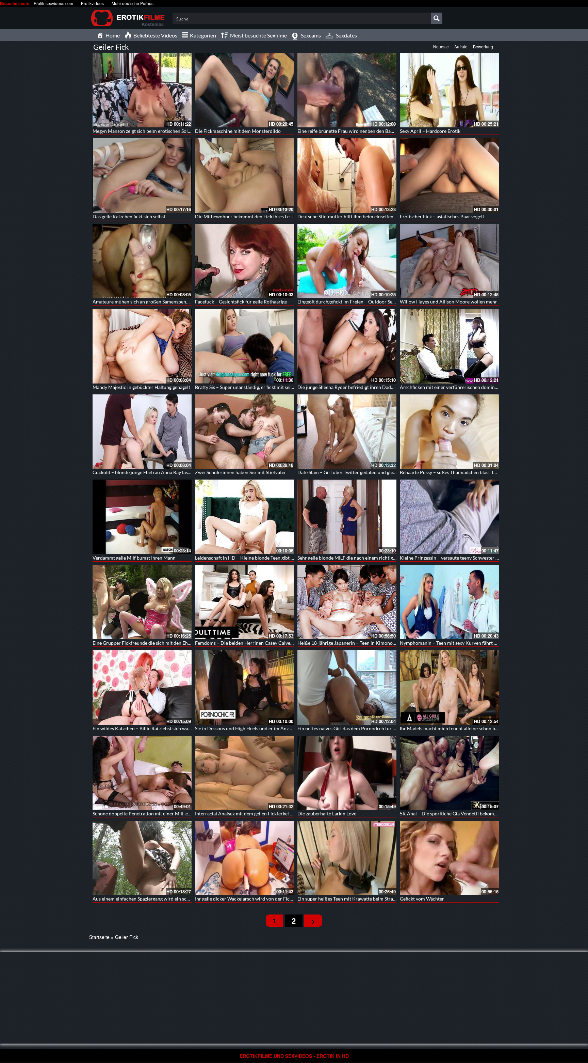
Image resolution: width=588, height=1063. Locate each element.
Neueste (441, 46)
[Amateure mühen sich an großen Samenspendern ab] (142, 261)
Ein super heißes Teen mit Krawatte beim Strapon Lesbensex (360, 899)
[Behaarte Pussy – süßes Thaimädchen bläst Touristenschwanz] (449, 431)
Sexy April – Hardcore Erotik (430, 131)
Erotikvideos (92, 3)
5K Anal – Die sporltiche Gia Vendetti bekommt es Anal (458, 813)
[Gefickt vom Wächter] (449, 858)
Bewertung (483, 46)
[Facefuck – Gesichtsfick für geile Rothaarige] (244, 261)
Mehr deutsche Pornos (132, 3)
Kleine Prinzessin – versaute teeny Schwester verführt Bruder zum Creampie (480, 558)
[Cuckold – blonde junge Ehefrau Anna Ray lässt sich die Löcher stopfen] (142, 431)
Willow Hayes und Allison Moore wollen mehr (448, 301)
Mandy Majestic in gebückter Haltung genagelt (141, 387)
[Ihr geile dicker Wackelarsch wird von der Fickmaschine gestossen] (244, 858)
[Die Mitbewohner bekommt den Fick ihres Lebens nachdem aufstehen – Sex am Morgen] (244, 175)
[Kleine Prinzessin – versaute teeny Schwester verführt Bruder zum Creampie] (449, 517)
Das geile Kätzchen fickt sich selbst (129, 216)
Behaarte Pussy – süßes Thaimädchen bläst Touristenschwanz (464, 472)
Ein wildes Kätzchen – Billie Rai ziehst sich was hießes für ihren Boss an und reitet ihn (182, 728)
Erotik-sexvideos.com (53, 3)
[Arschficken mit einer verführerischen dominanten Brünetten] (449, 346)
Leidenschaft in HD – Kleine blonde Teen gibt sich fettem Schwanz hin (268, 558)
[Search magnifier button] (436, 18)
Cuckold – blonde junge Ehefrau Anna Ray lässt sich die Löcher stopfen (167, 472)
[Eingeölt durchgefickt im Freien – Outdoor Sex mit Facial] (346, 261)
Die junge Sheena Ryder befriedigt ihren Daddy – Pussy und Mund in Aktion (376, 387)
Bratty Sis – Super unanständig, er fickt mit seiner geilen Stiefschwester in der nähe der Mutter (293, 387)
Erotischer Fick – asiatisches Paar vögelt (442, 216)
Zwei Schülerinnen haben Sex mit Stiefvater (240, 472)
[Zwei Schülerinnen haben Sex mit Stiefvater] (244, 431)
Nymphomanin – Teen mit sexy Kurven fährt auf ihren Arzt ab (464, 643)
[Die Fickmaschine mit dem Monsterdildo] (244, 90)
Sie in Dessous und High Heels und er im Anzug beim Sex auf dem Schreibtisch (277, 728)
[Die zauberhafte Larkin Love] (346, 773)
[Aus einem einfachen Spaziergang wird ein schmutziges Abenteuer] (142, 858)
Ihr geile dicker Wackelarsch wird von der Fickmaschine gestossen (264, 899)
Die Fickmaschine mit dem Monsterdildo (238, 131)
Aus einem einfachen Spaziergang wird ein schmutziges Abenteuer (162, 899)
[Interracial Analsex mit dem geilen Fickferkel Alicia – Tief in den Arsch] (244, 773)
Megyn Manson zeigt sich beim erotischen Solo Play (147, 131)
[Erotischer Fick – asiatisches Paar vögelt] (449, 175)
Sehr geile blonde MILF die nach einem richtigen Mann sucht (360, 558)
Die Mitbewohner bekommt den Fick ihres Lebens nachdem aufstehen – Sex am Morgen (287, 216)
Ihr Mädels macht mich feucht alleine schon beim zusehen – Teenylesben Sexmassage (488, 728)
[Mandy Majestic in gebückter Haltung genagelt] (142, 346)
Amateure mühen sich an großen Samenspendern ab (147, 301)
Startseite (99, 937)
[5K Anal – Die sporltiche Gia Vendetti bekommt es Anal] (449, 773)
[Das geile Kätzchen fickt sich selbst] (142, 175)
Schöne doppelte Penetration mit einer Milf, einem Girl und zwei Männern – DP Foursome (187, 813)
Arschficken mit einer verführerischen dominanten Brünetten (464, 387)
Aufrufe (461, 46)
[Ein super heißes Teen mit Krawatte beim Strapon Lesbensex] (346, 858)
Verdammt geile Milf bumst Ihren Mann (134, 558)
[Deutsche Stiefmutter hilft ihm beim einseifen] (346, 175)
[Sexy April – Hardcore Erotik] (449, 90)
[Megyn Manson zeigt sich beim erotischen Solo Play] (142, 90)
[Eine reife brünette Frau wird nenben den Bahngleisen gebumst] (346, 90)
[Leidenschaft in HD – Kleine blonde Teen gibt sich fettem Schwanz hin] (244, 517)
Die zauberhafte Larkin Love (326, 813)
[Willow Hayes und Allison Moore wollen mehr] (449, 261)
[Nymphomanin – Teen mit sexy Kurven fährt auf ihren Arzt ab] (449, 602)
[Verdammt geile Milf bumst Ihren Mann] (142, 517)
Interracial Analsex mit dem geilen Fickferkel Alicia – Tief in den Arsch (269, 813)
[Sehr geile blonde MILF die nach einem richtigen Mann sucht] (346, 517)
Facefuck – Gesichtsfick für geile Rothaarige (241, 301)
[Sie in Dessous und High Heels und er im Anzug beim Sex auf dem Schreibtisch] (244, 687)
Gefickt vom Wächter (422, 899)
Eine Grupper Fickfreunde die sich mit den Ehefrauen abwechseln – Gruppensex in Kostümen (190, 643)
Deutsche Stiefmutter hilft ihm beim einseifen (345, 216)
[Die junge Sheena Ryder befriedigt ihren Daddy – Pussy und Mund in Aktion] (346, 346)
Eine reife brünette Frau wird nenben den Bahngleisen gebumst (363, 131)
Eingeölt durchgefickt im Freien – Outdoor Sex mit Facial (356, 301)
